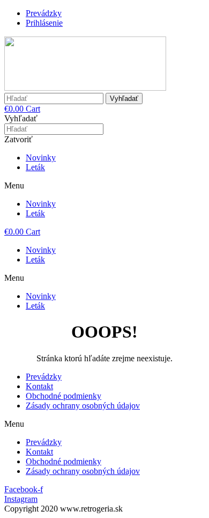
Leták (35, 167)
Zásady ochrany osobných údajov (83, 405)
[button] (104, 186)
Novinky (41, 157)
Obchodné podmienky (63, 395)
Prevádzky (44, 376)
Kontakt (39, 386)
